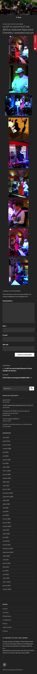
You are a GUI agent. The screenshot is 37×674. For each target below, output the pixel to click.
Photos (5, 623)
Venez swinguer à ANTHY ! (11, 419)
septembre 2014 (8, 552)
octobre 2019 (7, 448)
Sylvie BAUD (18, 24)
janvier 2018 (7, 474)
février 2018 (7, 471)
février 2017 (6, 489)
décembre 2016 (8, 493)
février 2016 (7, 519)
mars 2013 (6, 578)
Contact (5, 631)
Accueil (5, 609)
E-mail (5, 335)
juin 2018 (6, 463)
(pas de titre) (7, 400)
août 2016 (6, 500)
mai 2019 (6, 456)
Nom (5, 326)
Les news (6, 612)
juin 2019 (6, 452)
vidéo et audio (7, 627)
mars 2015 (6, 541)
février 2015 (7, 545)
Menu (19, 17)
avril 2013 (6, 574)
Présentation (7, 616)
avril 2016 (6, 515)
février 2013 (7, 582)
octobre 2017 (7, 478)
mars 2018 (6, 467)
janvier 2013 (7, 585)
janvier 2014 (7, 563)
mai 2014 (6, 560)
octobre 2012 (7, 589)
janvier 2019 (7, 460)
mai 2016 (6, 511)
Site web (5, 344)
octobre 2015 (7, 526)
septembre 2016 (8, 497)
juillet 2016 (6, 504)
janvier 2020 (7, 445)
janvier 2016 (7, 522)
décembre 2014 (8, 548)
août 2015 (6, 530)
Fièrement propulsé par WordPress (13, 669)
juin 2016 (6, 508)
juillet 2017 (6, 482)
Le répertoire (7, 620)
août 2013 (6, 567)
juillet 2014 (6, 556)
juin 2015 (6, 537)
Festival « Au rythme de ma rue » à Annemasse (17, 424)
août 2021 (6, 437)
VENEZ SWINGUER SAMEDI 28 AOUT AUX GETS (18, 405)
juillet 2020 (6, 441)
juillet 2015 (6, 534)
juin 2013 (6, 571)
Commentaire (8, 301)
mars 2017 (6, 485)
